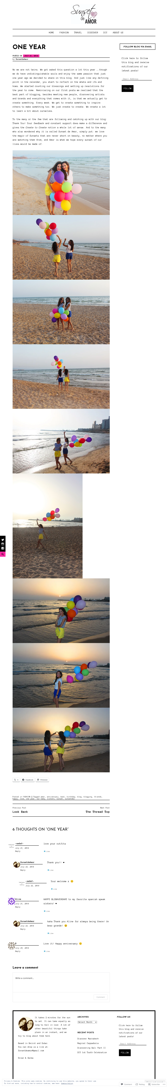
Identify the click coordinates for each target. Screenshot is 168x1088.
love (22, 799)
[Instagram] (3, 545)
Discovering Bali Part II (91, 1048)
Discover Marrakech (88, 1039)
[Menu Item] (3, 549)
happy (15, 799)
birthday (71, 797)
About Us (118, 32)
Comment (100, 997)
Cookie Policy (67, 1083)
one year (30, 799)
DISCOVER (93, 32)
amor (43, 797)
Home (51, 32)
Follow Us (123, 1017)
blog (79, 797)
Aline (18, 899)
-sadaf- (19, 843)
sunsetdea (70, 799)
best (63, 797)
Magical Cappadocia (88, 1043)
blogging (88, 797)
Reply (17, 851)
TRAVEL (78, 32)
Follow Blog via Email (138, 47)
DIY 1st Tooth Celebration (92, 1052)
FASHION (64, 32)
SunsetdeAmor (22, 59)
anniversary (53, 797)
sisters (51, 799)
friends (98, 797)
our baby (41, 799)
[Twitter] (3, 541)
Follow (128, 88)
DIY (105, 32)
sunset (60, 799)
